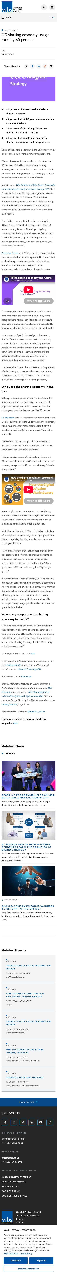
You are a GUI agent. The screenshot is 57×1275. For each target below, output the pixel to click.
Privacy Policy (11, 1186)
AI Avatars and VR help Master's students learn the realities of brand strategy (27, 847)
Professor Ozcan (10, 252)
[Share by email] (51, 66)
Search (44, 7)
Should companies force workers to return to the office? (28, 907)
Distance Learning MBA (29, 668)
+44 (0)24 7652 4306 (12, 1142)
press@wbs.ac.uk (10, 1157)
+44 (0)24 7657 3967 (12, 1161)
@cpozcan (26, 676)
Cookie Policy (26, 1253)
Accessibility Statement (17, 1177)
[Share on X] (26, 66)
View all (10, 753)
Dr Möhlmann (8, 417)
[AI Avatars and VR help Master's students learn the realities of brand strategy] (28, 825)
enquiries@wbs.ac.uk (13, 1138)
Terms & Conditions (14, 1182)
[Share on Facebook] (32, 66)
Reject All (41, 1260)
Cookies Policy (11, 1191)
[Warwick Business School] (12, 6)
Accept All (16, 1260)
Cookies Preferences (14, 1196)
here (33, 653)
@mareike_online (36, 711)
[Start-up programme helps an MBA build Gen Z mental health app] (28, 776)
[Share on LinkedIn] (38, 66)
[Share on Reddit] (45, 66)
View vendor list (11, 1253)
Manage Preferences (28, 1268)
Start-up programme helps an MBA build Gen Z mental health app (28, 796)
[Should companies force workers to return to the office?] (28, 881)
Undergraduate (13, 664)
